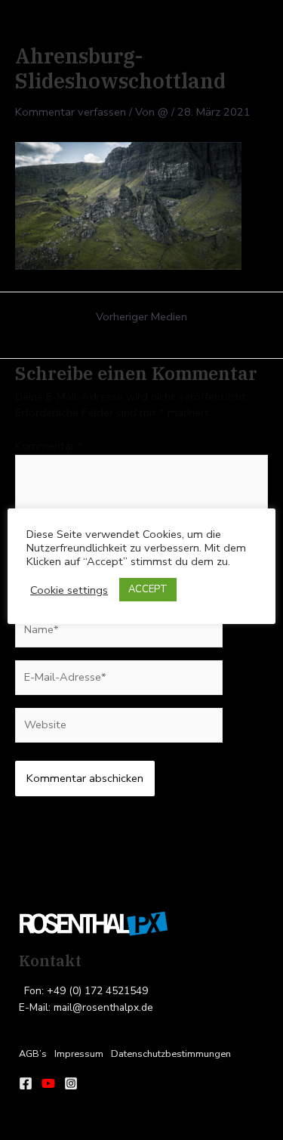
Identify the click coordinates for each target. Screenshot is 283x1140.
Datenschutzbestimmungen (171, 1054)
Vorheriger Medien (141, 317)
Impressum (78, 1054)
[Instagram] (71, 1083)
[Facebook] (25, 1083)
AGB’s (33, 1054)
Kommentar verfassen (70, 111)
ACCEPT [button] (148, 589)
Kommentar (49, 445)
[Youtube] (48, 1083)
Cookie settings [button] (69, 590)
